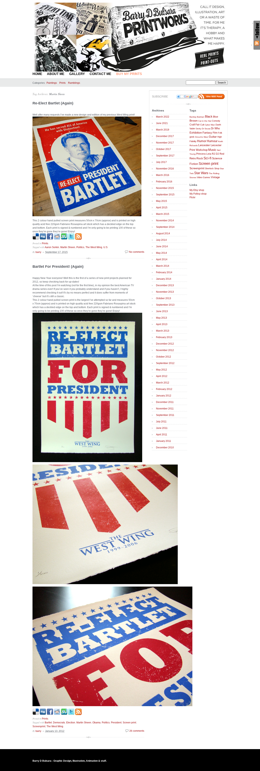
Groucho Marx (201, 137)
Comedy (216, 121)
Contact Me (100, 74)
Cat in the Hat (204, 121)
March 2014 (162, 265)
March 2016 (162, 175)
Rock (199, 158)
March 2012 (162, 382)
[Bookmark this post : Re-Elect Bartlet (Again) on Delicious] (35, 239)
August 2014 (163, 233)
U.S (105, 247)
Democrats (59, 722)
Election (70, 722)
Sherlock (209, 168)
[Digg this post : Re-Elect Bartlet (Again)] (43, 239)
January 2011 (163, 441)
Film (215, 132)
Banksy (193, 117)
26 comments (136, 730)
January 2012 (163, 395)
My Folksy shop (198, 193)
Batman (200, 117)
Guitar (213, 136)
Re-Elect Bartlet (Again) (52, 103)
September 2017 (165, 155)
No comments (136, 252)
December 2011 (165, 402)
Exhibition (196, 132)
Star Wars (201, 173)
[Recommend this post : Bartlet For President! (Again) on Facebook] (50, 714)
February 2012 (164, 389)
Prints (62, 82)
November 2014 (165, 220)
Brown (194, 120)
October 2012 (163, 356)
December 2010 (165, 447)
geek (192, 137)
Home (37, 74)
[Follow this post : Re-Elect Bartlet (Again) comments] (78, 239)
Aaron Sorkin (52, 247)
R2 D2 (215, 153)
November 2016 (165, 168)
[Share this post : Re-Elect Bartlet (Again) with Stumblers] (64, 239)
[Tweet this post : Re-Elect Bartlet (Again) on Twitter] (71, 239)
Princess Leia (203, 153)
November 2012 (165, 350)
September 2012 (165, 363)
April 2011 (161, 434)
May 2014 (161, 253)
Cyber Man (210, 125)
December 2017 (165, 136)
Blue (215, 116)
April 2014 (161, 259)
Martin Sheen (57, 94)
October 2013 (163, 298)
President (116, 722)
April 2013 (161, 324)
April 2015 (161, 207)
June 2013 (162, 311)
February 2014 (164, 272)
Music (212, 149)
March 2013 (162, 330)
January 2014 (163, 278)
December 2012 (165, 343)
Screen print (129, 722)
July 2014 (161, 240)
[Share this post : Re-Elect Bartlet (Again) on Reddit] (57, 239)
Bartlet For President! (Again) (57, 266)
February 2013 (164, 337)
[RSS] (256, 43)
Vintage (215, 177)
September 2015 (165, 194)
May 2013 (161, 317)
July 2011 (161, 421)
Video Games (203, 177)
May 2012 (161, 369)
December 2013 (165, 285)
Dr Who (215, 128)
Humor (201, 141)
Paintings (52, 82)
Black (208, 116)
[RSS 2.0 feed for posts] (211, 98)
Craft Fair (195, 124)
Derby (198, 128)
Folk (220, 133)
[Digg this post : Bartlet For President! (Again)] (43, 714)
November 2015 (165, 188)
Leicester (204, 145)
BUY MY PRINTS (129, 74)
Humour (212, 141)
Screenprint (38, 726)
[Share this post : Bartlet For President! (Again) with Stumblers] (64, 714)
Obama (96, 722)
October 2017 (163, 149)
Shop (216, 168)
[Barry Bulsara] (130, 70)
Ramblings (74, 82)
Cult (202, 124)
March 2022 (162, 116)
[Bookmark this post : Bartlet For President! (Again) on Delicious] (35, 714)
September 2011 (165, 415)
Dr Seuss (206, 128)
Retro (193, 158)
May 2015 (161, 201)
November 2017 (165, 142)
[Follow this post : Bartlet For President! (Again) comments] (78, 714)
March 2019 (162, 129)
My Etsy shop (197, 190)
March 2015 (162, 214)
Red (222, 153)
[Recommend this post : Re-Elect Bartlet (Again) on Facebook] (50, 239)
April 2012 (161, 376)
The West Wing (94, 247)
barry (38, 252)
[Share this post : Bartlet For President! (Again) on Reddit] (57, 714)
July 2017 (161, 162)
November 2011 (165, 408)
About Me (55, 74)
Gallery (77, 74)
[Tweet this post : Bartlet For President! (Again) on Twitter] (71, 714)
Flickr (192, 197)
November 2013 (165, 291)
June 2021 (162, 123)
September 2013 (165, 304)
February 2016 (164, 181)
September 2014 (165, 227)
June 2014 (162, 246)
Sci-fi (207, 158)
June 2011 (162, 428)
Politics (80, 247)
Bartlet (48, 722)
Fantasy (207, 132)
